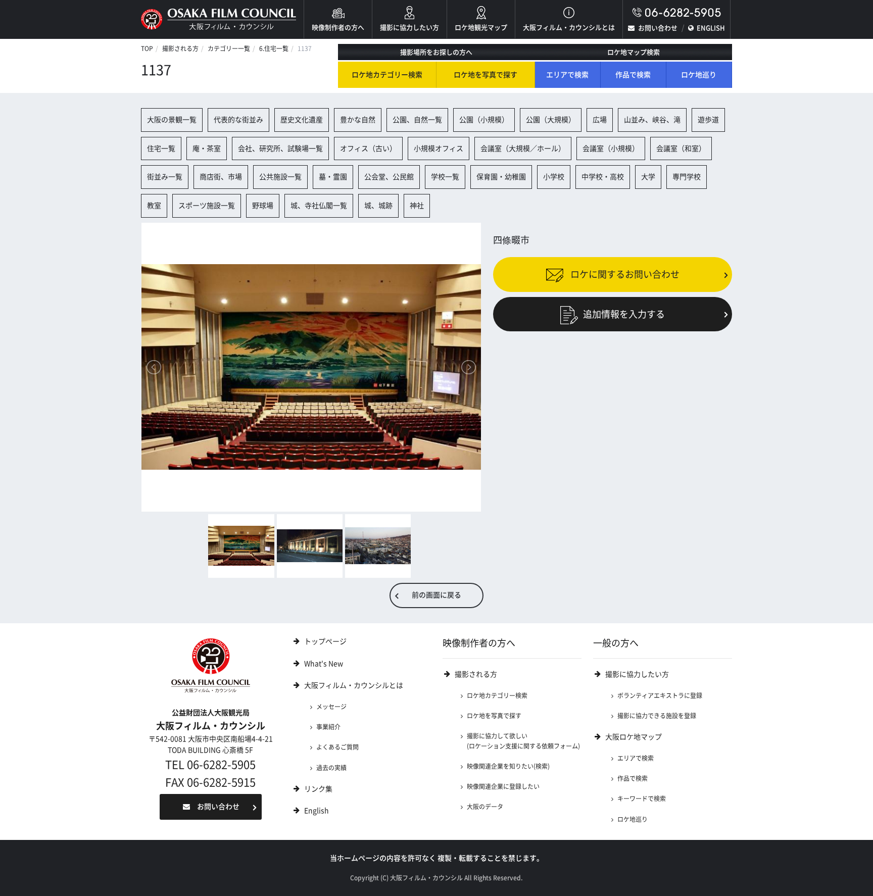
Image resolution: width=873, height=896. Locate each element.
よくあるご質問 (337, 747)
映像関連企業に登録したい (503, 786)
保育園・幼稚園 (501, 176)
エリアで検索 (567, 74)
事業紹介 (328, 727)
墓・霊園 (333, 176)
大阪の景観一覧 (172, 119)
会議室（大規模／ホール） (522, 148)
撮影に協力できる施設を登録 (656, 716)
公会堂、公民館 (389, 176)
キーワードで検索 (641, 798)
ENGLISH (711, 28)
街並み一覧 (164, 176)
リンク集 (318, 788)
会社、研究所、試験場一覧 (280, 148)
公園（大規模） (550, 119)
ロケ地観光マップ (481, 27)
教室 (154, 205)
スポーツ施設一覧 (206, 205)
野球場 (262, 205)
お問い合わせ (657, 28)
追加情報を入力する (624, 314)
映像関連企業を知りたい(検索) (508, 766)
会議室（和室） (681, 148)
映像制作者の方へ (338, 27)
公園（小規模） (484, 119)
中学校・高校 (602, 176)
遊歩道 (708, 119)
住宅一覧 (161, 148)
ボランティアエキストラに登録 (659, 695)
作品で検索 (633, 74)
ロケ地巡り (698, 74)
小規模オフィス (438, 148)
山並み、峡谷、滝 (652, 119)
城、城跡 (378, 205)
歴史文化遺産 (301, 119)
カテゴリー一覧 (229, 48)
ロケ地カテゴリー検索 (387, 74)
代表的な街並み (238, 119)
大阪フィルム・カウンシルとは (569, 27)
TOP (147, 48)
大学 (648, 176)
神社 (417, 205)
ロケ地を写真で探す (485, 74)
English (316, 810)
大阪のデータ (485, 807)
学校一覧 (445, 176)
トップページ (325, 641)
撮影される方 (180, 48)
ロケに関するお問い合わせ (624, 274)
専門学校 (686, 176)
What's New (323, 663)
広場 (600, 119)
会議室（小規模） (611, 148)
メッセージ (331, 707)
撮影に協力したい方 (409, 27)
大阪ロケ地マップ (633, 736)
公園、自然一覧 (417, 119)
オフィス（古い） (368, 148)
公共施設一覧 (280, 176)
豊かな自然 (357, 119)
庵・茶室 (206, 148)
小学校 (553, 176)
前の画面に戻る (436, 595)
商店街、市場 (221, 176)
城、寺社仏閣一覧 (318, 205)
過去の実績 (331, 768)
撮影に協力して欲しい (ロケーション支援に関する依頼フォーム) (523, 741)
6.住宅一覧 (273, 48)
